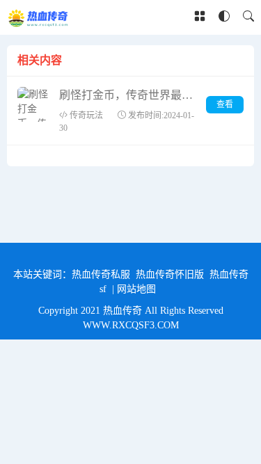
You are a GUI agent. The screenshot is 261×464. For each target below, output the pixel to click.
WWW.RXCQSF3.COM (131, 325)
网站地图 (136, 289)
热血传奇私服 (101, 274)
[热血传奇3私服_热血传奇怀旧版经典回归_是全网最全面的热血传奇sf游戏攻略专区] (39, 17)
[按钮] (199, 17)
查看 (224, 104)
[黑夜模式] (224, 17)
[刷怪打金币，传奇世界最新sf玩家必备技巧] (34, 104)
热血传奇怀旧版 (170, 274)
